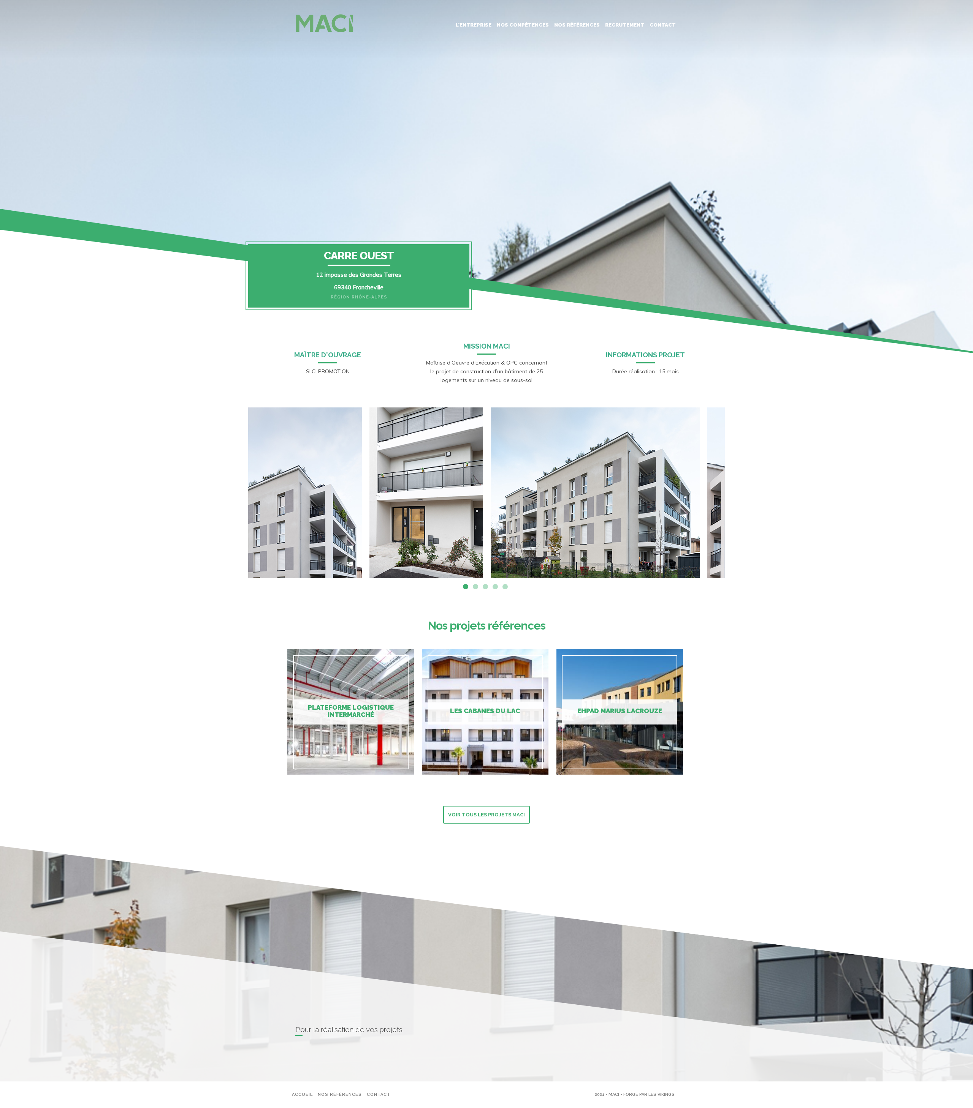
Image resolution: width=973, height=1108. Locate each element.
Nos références (577, 25)
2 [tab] (475, 586)
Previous (242, 493)
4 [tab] (495, 586)
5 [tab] (505, 586)
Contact (663, 25)
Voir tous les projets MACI (486, 815)
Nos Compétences (523, 25)
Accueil (302, 1094)
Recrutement (624, 25)
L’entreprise (473, 25)
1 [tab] (465, 586)
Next (730, 493)
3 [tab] (485, 586)
